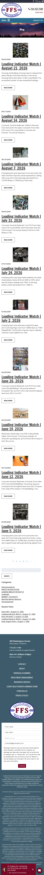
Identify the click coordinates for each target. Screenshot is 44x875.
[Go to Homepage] (11, 10)
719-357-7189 (37, 8)
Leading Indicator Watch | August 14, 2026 (18, 619)
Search (7, 576)
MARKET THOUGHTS (10, 597)
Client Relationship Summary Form (22, 686)
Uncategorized (7, 602)
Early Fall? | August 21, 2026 (13, 612)
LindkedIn (5, 594)
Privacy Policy (22, 695)
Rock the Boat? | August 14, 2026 (15, 616)
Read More (8, 88)
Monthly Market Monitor (11, 599)
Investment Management (22, 677)
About (22, 668)
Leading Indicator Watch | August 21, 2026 (18, 614)
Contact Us (37, 20)
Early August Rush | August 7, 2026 (15, 621)
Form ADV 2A (22, 691)
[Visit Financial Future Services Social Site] (33, 1)
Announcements (8, 587)
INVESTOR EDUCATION (10, 589)
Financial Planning (22, 673)
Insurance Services (22, 682)
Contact (22, 664)
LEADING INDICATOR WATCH (13, 592)
